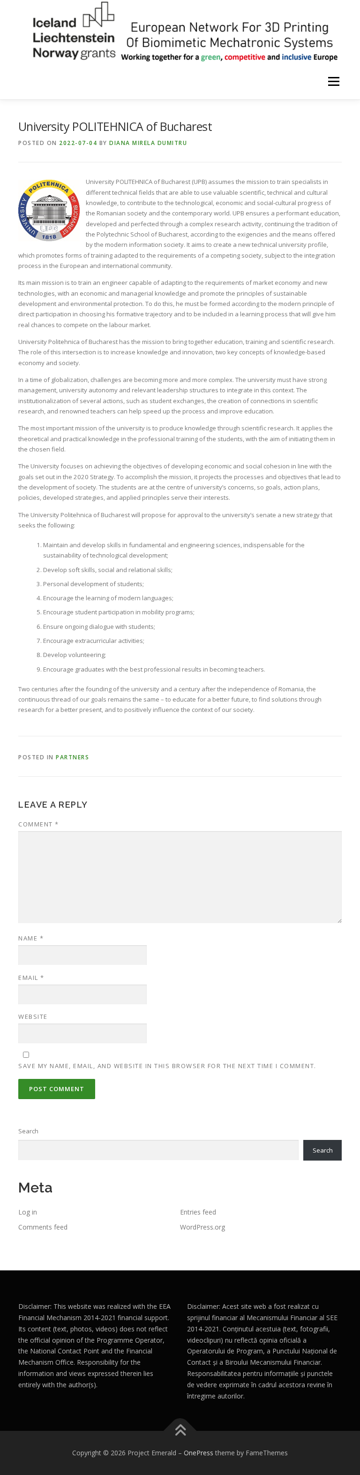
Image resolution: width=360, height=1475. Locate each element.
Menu (333, 81)
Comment (38, 824)
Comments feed (43, 1227)
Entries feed (198, 1212)
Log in (27, 1212)
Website (33, 1016)
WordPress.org (202, 1227)
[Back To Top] (180, 1431)
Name (31, 938)
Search (28, 1131)
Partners (72, 757)
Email (31, 977)
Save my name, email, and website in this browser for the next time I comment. (167, 1066)
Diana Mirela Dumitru (148, 143)
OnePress (198, 1452)
